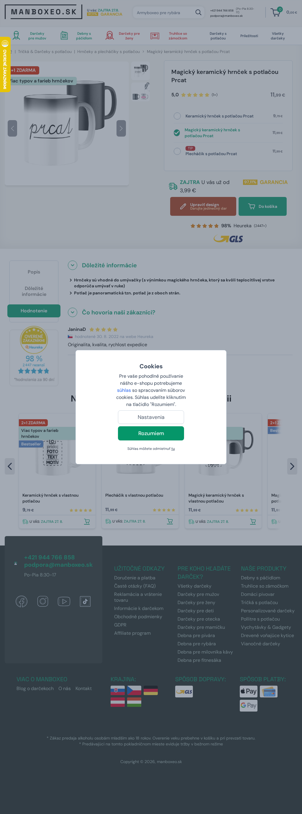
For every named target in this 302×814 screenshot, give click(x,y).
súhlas (124, 390)
